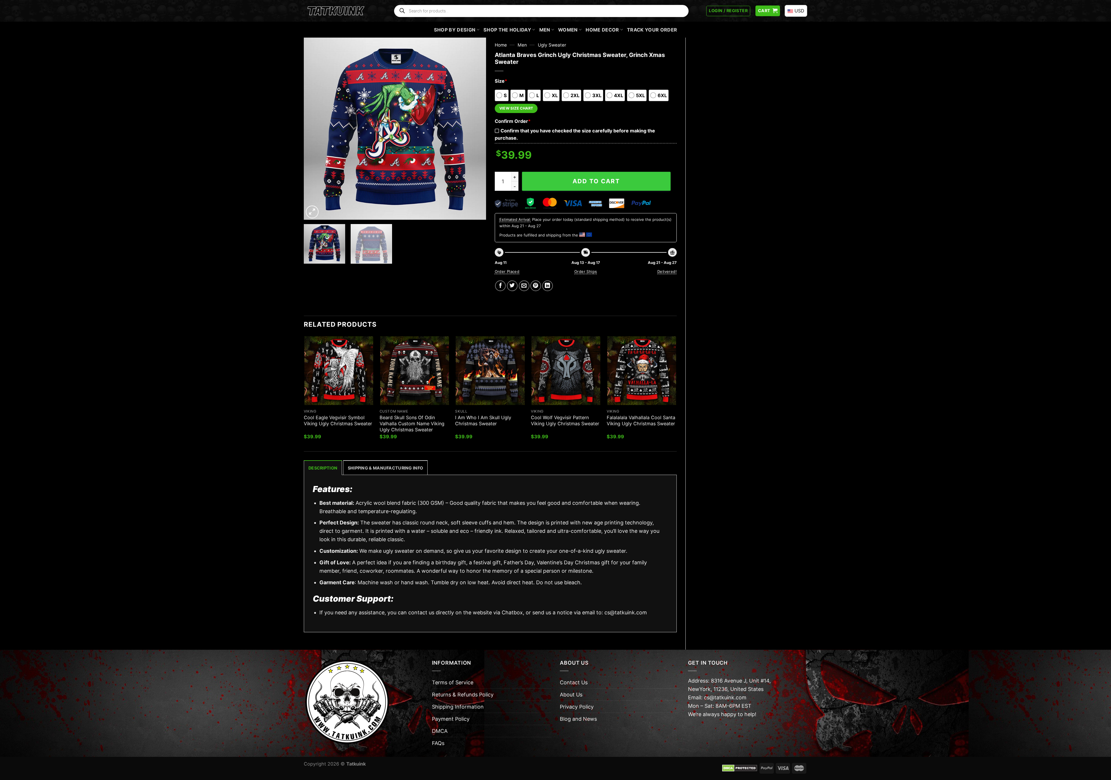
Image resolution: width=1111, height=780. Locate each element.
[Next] (475, 128)
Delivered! (667, 271)
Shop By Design (455, 30)
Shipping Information (458, 707)
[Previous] (315, 128)
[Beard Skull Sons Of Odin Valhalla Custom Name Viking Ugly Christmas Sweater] (414, 370)
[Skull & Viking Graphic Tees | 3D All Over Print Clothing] (336, 11)
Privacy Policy (577, 707)
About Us (571, 695)
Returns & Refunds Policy (463, 695)
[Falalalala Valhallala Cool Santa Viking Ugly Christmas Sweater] (641, 370)
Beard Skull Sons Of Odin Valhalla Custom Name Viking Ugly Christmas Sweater (412, 423)
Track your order (652, 30)
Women (568, 30)
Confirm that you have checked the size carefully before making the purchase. (575, 134)
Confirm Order (513, 121)
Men (544, 30)
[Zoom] (312, 212)
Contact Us (574, 682)
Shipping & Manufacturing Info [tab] (385, 467)
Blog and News (578, 719)
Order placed (507, 271)
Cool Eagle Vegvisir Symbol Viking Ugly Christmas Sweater (338, 420)
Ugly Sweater (552, 45)
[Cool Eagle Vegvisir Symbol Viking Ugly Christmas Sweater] (338, 370)
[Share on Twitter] (512, 285)
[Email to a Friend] (524, 285)
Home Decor (602, 30)
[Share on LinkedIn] (547, 285)
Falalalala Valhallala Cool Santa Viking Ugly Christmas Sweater (641, 420)
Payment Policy (451, 719)
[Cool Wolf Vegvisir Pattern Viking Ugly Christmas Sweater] (565, 370)
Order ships (585, 271)
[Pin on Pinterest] (535, 285)
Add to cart (596, 181)
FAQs (438, 743)
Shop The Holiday (507, 30)
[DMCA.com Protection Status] (739, 768)
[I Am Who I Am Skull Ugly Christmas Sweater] (490, 370)
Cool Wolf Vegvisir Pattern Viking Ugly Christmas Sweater (565, 420)
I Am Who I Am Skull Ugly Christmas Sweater (483, 420)
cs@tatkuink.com (625, 612)
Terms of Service (452, 682)
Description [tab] (322, 467)
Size (501, 81)
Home (501, 45)
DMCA (440, 731)
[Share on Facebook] (500, 285)
